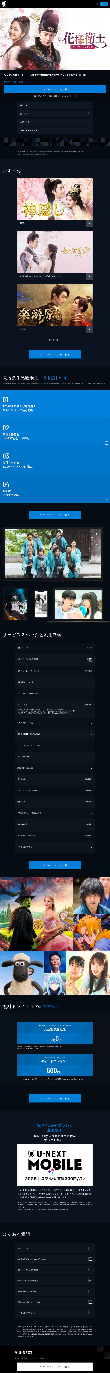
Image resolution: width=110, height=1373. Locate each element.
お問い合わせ (44, 1358)
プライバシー (34, 1358)
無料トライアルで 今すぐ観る (55, 89)
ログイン (104, 4)
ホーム (17, 1358)
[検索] (97, 4)
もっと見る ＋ (55, 339)
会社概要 (24, 1358)
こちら (74, 96)
